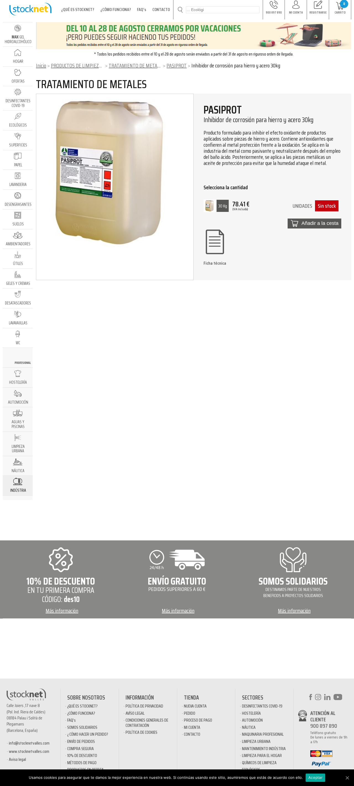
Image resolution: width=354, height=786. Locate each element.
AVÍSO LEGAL (135, 713)
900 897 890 (323, 725)
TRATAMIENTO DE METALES (137, 65)
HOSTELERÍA (251, 713)
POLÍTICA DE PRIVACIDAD (144, 706)
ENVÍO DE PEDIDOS (81, 741)
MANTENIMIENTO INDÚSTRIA (264, 748)
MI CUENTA (192, 727)
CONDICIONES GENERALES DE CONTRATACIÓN (147, 723)
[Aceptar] (347, 777)
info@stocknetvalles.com (29, 743)
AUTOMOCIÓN (252, 720)
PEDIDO (189, 713)
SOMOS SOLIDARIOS (82, 727)
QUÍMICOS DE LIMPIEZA (259, 762)
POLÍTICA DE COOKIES (141, 732)
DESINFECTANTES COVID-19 (262, 706)
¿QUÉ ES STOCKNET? (77, 9)
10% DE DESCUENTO (82, 755)
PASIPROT (176, 65)
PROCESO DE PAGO (198, 720)
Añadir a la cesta (320, 223)
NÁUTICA (249, 727)
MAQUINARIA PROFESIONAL (263, 734)
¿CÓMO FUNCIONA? (115, 9)
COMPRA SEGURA (80, 748)
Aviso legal (17, 759)
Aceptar (315, 777)
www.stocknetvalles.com (29, 751)
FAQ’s (141, 9)
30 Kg (222, 206)
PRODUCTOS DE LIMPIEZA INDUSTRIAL (89, 65)
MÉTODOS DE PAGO (82, 762)
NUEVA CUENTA (195, 706)
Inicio (41, 65)
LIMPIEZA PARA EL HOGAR (262, 755)
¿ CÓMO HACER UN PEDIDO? (87, 734)
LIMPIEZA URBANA (256, 741)
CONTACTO (161, 9)
